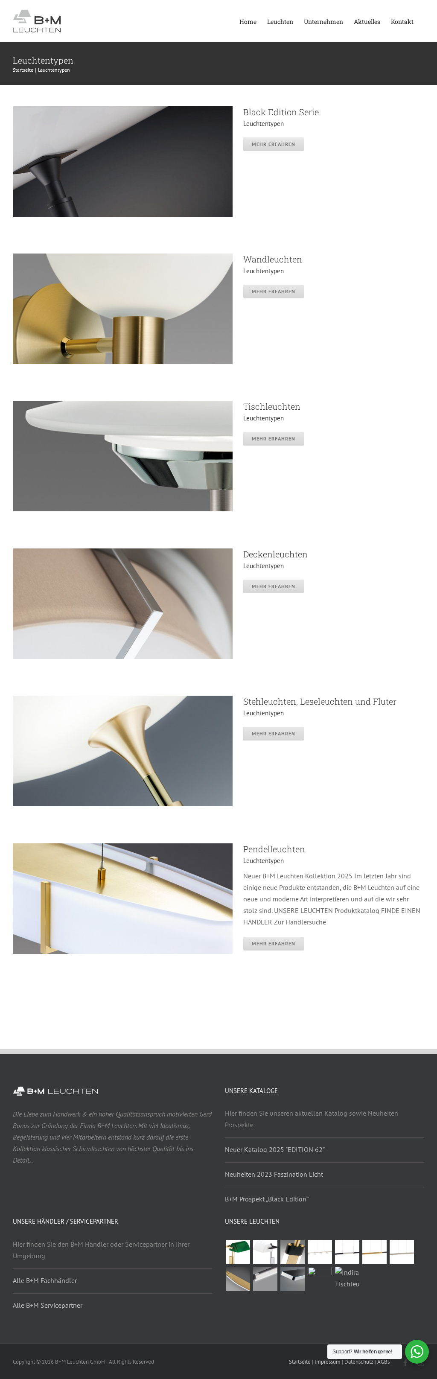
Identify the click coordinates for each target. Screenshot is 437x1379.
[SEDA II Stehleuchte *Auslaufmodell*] (292, 1252)
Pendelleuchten (274, 848)
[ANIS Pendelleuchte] (292, 1278)
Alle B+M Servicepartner (47, 1305)
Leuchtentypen (263, 124)
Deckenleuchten (275, 554)
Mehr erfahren (273, 144)
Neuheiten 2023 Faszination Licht (274, 1174)
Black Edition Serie (281, 111)
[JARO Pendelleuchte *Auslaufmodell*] (374, 1252)
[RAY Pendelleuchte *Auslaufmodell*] (401, 1252)
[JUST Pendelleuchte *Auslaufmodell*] (265, 1278)
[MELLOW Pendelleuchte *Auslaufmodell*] (238, 1278)
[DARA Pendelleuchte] (319, 1252)
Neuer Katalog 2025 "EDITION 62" (275, 1149)
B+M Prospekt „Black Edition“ (267, 1199)
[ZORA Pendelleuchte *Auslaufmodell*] (347, 1252)
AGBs (383, 1361)
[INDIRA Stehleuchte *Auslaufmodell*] (319, 1278)
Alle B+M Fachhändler (45, 1280)
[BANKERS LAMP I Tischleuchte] (265, 1252)
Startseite (300, 1361)
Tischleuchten (271, 406)
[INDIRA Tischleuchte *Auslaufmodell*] (347, 1278)
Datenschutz (358, 1361)
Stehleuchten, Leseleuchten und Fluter (319, 701)
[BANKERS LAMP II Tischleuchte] (238, 1252)
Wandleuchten (272, 259)
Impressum (328, 1361)
